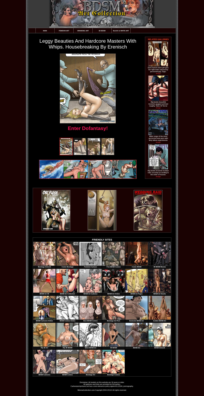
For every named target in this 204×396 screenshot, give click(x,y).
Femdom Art (64, 31)
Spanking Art (83, 31)
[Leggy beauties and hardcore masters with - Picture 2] (80, 154)
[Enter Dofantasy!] (88, 88)
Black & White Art (121, 31)
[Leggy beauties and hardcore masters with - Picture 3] (94, 154)
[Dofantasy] (56, 230)
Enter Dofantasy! (88, 128)
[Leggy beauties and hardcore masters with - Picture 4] (107, 154)
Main (45, 31)
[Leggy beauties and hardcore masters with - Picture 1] (66, 154)
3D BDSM (102, 31)
